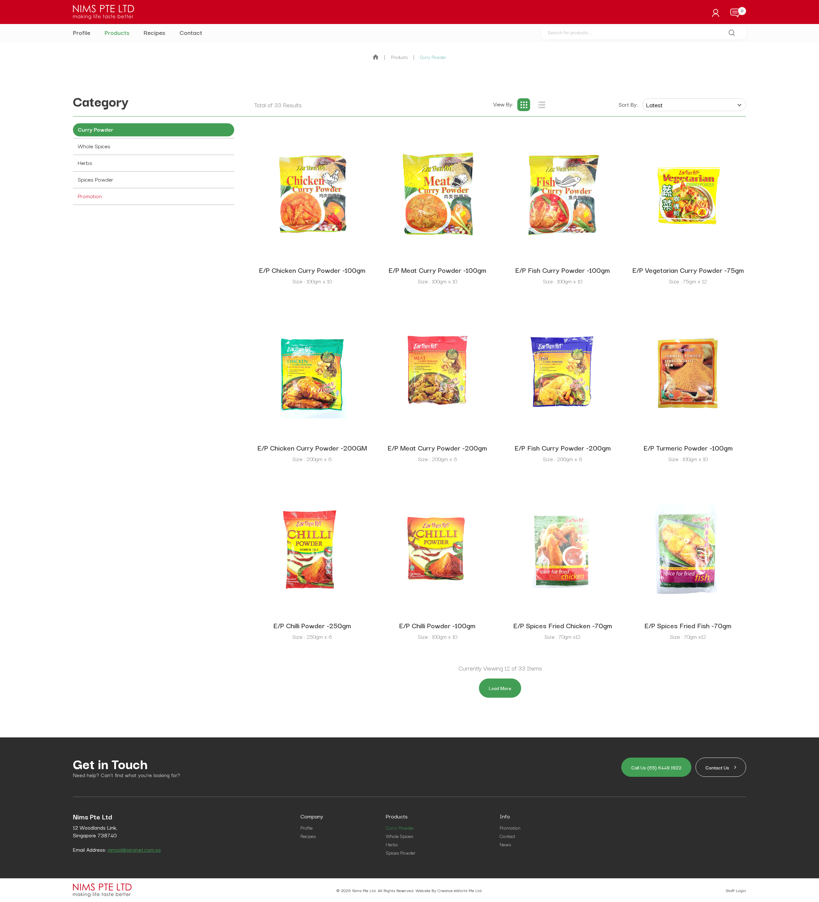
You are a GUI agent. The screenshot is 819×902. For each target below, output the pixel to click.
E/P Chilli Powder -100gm (437, 625)
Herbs (85, 162)
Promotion (90, 195)
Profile (81, 32)
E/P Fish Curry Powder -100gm (562, 269)
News (505, 844)
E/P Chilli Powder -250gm (312, 625)
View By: (503, 104)
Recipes (154, 32)
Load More (500, 688)
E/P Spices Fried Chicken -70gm (562, 625)
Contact (190, 32)
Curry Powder (95, 129)
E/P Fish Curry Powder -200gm (563, 447)
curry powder (433, 57)
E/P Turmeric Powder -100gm (688, 447)
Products (117, 32)
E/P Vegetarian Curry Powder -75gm (688, 269)
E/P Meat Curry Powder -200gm (437, 447)
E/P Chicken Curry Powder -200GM (312, 447)
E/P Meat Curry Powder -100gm (437, 269)
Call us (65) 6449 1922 (656, 767)
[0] (734, 13)
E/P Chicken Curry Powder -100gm (312, 269)
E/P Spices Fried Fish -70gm (688, 625)
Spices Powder (95, 179)
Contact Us (720, 767)
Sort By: (628, 104)
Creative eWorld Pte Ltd (459, 890)
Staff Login (736, 890)
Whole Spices (94, 146)
